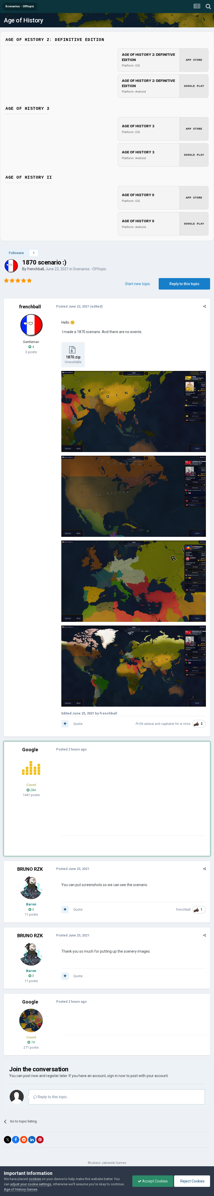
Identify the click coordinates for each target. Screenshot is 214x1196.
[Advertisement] (122, 799)
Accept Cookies (154, 1181)
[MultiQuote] (65, 724)
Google (30, 749)
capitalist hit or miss (176, 724)
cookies (35, 1179)
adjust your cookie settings (30, 1184)
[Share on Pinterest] (40, 1139)
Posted (72, 306)
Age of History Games (20, 1189)
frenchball (35, 269)
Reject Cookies (192, 1181)
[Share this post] (204, 306)
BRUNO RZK (30, 869)
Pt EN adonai (145, 724)
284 (32, 790)
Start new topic (137, 284)
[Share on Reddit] (23, 1139)
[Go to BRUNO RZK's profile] (31, 887)
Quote (77, 724)
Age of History (23, 20)
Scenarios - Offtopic (89, 269)
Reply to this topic (184, 284)
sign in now (116, 1076)
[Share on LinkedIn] (31, 1139)
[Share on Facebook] (15, 1139)
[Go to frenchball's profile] (11, 266)
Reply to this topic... (53, 1097)
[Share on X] (7, 1139)
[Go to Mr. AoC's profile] (31, 768)
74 (32, 1042)
